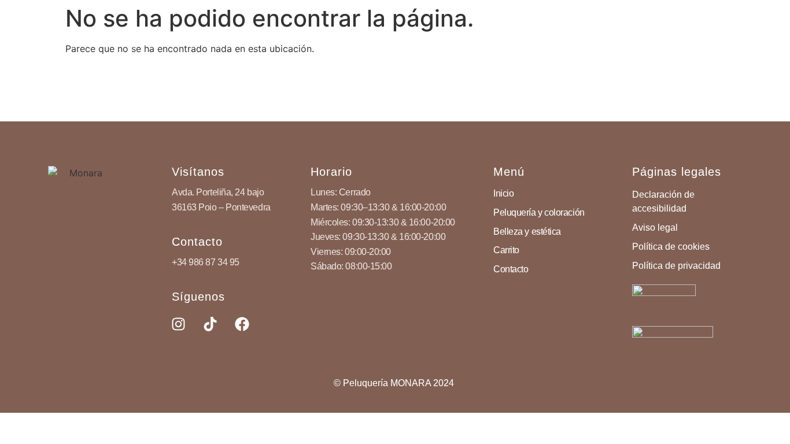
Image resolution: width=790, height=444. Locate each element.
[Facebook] (241, 324)
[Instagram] (178, 324)
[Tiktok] (209, 324)
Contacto (510, 269)
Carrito (506, 250)
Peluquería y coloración (539, 212)
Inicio (503, 193)
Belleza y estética (527, 231)
